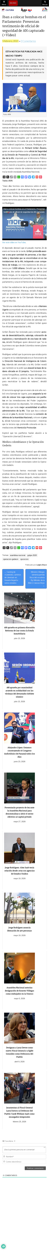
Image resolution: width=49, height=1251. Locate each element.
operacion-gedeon (10, 559)
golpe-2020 (32, 555)
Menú (4, 4)
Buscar (45, 4)
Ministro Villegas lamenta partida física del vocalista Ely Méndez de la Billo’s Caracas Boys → (36, 579)
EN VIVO (13, 3)
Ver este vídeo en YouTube (14, 242)
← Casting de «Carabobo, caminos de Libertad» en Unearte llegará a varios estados (12, 577)
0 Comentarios (28, 41)
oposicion (24, 559)
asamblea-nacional (17, 555)
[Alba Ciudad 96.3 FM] (24, 10)
